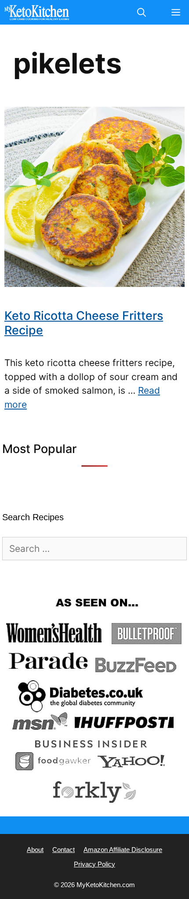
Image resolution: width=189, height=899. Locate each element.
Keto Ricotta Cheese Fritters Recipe (83, 322)
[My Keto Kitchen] (36, 12)
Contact (63, 849)
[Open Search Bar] (141, 12)
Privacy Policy (94, 864)
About (35, 849)
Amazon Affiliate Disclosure (123, 849)
